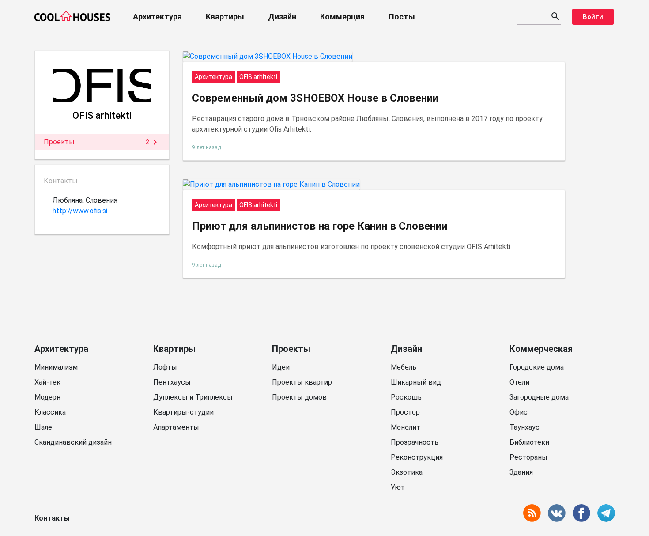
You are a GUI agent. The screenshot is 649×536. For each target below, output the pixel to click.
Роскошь (406, 397)
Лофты (165, 367)
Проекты (291, 348)
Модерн (47, 397)
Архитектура (157, 16)
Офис (518, 412)
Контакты (52, 518)
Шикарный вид (416, 382)
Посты (402, 16)
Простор (405, 412)
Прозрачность (414, 442)
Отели (519, 382)
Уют (398, 487)
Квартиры (225, 16)
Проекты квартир (302, 382)
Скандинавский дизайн (73, 442)
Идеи (281, 367)
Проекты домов (299, 397)
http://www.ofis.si (80, 211)
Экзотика (407, 472)
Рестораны (528, 457)
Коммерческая (541, 348)
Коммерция (342, 16)
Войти (593, 17)
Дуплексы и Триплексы (193, 397)
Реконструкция (417, 457)
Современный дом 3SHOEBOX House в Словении (315, 98)
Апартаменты (176, 427)
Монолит (405, 427)
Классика (50, 412)
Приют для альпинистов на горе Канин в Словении (319, 226)
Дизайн (282, 16)
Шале (43, 427)
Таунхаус (524, 427)
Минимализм (56, 367)
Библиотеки (529, 442)
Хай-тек (47, 382)
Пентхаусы (172, 382)
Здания (521, 472)
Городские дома (536, 367)
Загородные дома (539, 397)
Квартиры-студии (183, 412)
